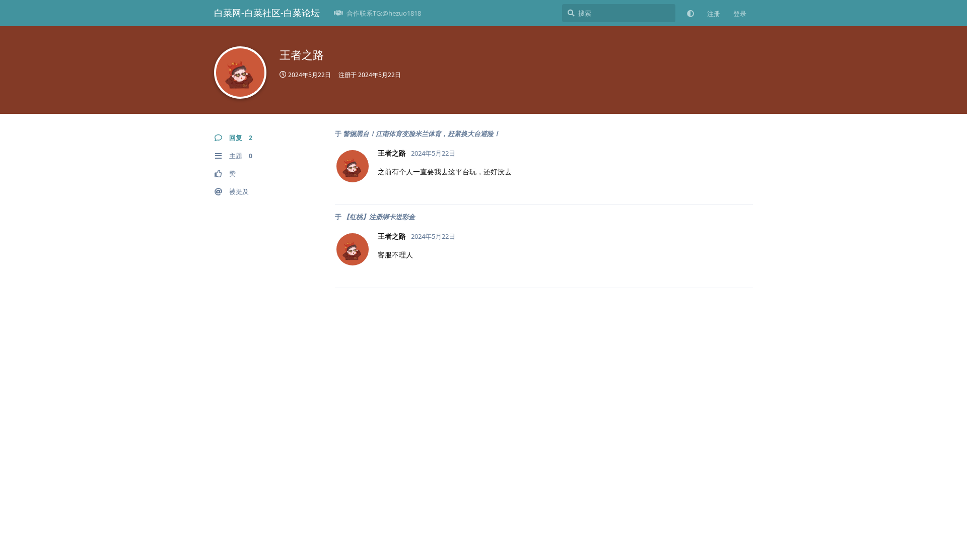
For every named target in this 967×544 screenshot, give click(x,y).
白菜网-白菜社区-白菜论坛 (267, 13)
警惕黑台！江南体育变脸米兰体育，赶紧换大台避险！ (421, 133)
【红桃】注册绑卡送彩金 (379, 216)
